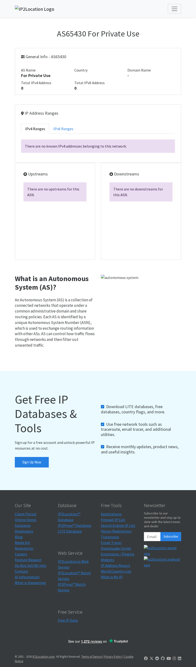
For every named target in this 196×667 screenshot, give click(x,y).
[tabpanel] (98, 146)
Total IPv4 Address (36, 82)
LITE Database (70, 531)
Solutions (23, 525)
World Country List (116, 571)
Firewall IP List (113, 519)
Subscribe (170, 536)
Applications (111, 514)
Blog (19, 536)
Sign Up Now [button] (31, 462)
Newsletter (24, 548)
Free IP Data (68, 620)
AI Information (27, 577)
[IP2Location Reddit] (157, 658)
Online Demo (25, 519)
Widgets (107, 559)
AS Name (28, 70)
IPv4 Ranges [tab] (35, 128)
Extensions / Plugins (117, 554)
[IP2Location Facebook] (146, 658)
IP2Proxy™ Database (74, 525)
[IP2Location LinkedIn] (179, 658)
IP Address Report (115, 565)
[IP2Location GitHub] (163, 658)
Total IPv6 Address (89, 82)
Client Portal (25, 514)
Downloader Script (116, 548)
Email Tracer (111, 542)
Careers (21, 554)
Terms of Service (91, 656)
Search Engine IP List (118, 525)
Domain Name (139, 70)
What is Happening (30, 582)
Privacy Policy (113, 656)
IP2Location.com (44, 656)
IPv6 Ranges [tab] (63, 128)
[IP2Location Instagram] (174, 658)
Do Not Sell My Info (30, 565)
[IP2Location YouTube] (169, 658)
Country (80, 70)
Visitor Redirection (116, 531)
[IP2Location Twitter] (151, 658)
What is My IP (112, 577)
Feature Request (28, 559)
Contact (21, 571)
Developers (24, 531)
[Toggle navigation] (174, 9)
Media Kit (22, 542)
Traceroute (110, 536)
